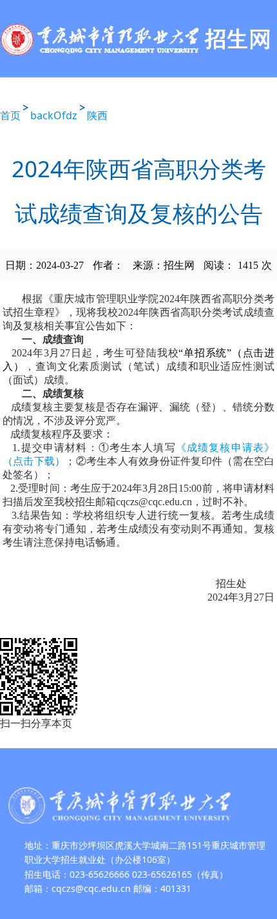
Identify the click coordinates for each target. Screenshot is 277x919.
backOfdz (53, 115)
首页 (10, 115)
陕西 (97, 115)
